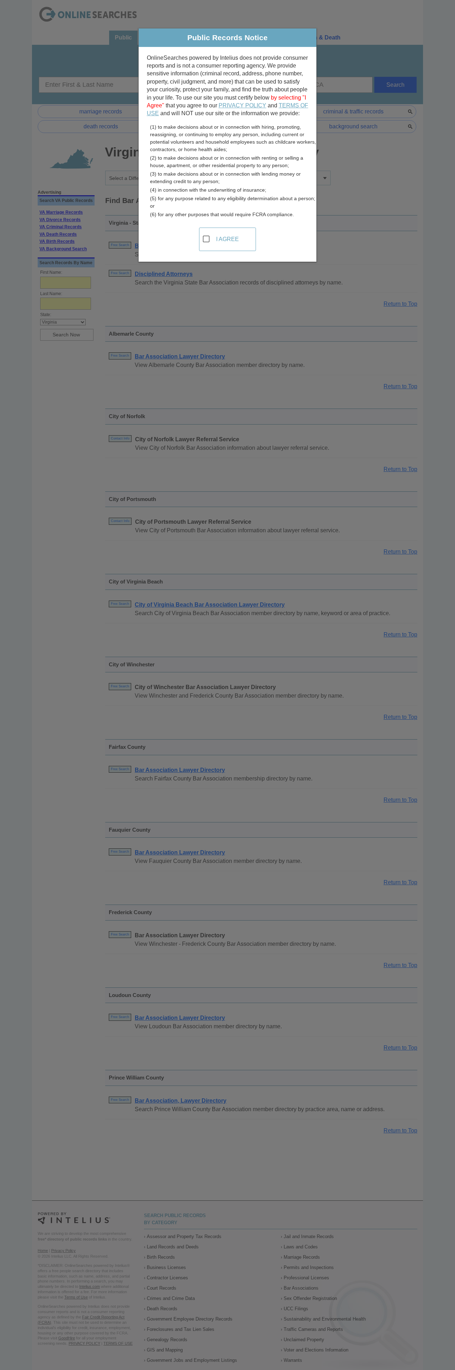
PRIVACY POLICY (242, 105)
